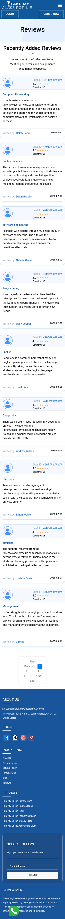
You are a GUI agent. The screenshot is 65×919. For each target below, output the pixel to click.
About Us (7, 758)
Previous (29, 666)
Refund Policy (9, 768)
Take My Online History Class (17, 801)
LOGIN (10, 13)
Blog (4, 778)
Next (38, 676)
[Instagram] (23, 737)
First (32, 661)
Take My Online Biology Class (17, 821)
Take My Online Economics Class (19, 816)
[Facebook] (6, 737)
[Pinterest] (32, 737)
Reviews (6, 783)
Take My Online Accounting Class (19, 825)
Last (32, 680)
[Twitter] (15, 737)
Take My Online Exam (13, 811)
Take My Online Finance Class (17, 806)
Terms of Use (9, 773)
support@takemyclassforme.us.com (25, 708)
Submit (32, 875)
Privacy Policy (9, 763)
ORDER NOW (51, 13)
